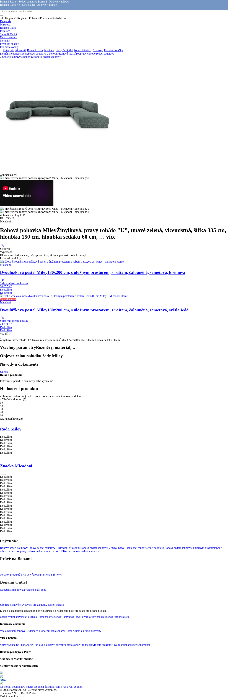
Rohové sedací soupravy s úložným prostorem (190, 547)
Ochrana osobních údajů (37, 686)
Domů (3, 53)
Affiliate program (101, 644)
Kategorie (12, 53)
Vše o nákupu (8, 630)
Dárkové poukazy (43, 644)
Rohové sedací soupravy (100, 53)
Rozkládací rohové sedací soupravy (144, 547)
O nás (21, 644)
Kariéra (58, 644)
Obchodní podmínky (11, 686)
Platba (52, 630)
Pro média (86, 644)
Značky (29, 644)
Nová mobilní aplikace (124, 644)
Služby (4, 644)
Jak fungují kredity (90, 630)
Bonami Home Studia (68, 630)
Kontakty (13, 644)
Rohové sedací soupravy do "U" (45, 551)
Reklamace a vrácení (37, 630)
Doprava (20, 630)
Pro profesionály (71, 644)
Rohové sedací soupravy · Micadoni (48, 547)
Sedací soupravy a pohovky (43, 53)
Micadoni (74, 547)
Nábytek (23, 53)
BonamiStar (143, 644)
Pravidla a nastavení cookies (66, 686)
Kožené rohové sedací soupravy (81, 551)
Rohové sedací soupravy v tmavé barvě (102, 547)
